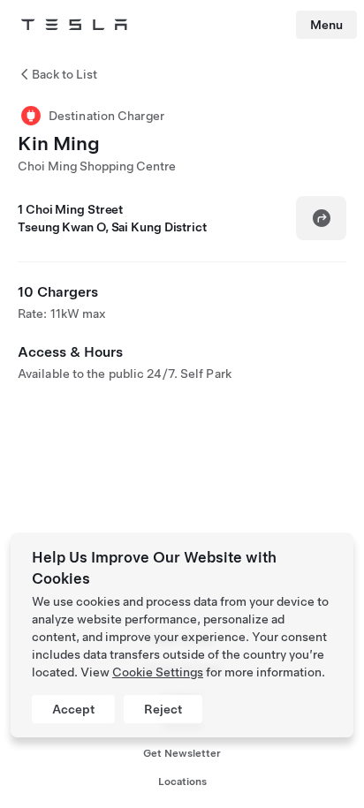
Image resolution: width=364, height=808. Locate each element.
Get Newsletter (182, 753)
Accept (73, 709)
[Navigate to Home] (74, 24)
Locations (182, 781)
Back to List (64, 74)
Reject (163, 709)
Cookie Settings (157, 672)
